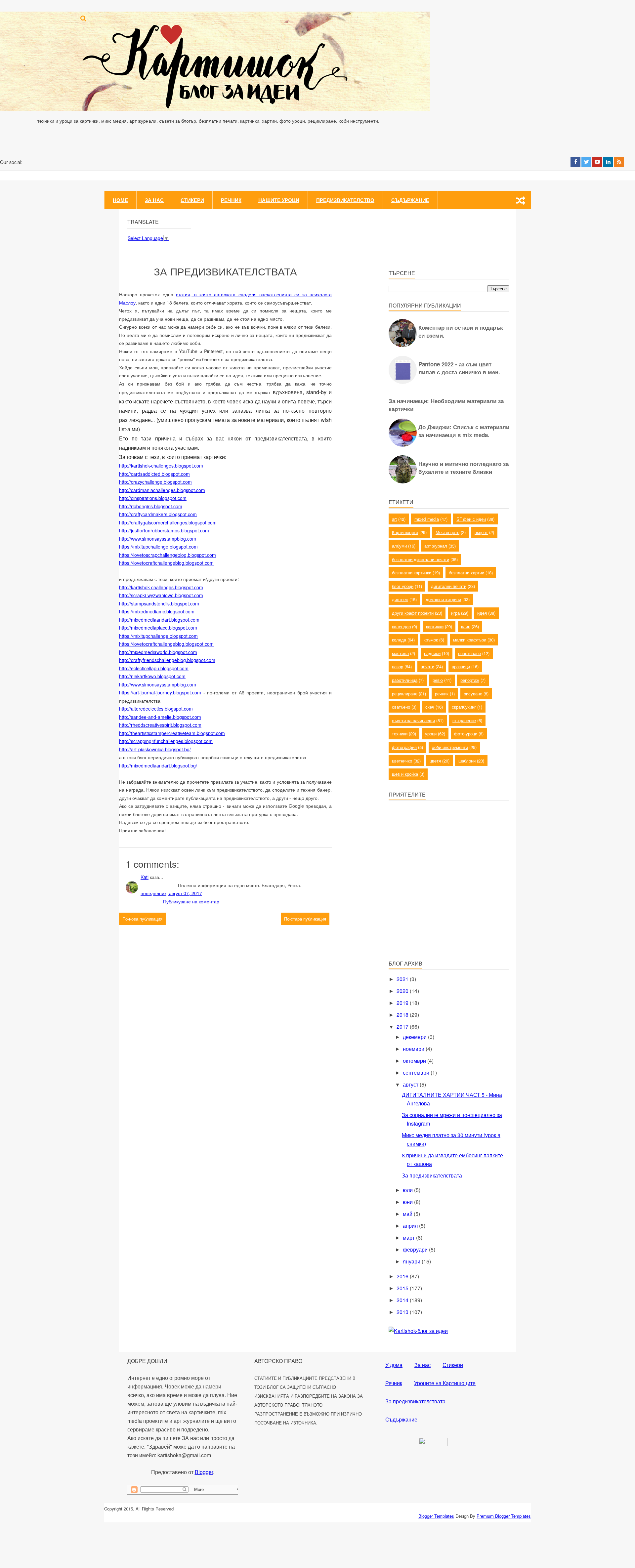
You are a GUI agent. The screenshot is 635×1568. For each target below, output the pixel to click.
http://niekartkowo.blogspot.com (152, 676)
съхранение (464, 720)
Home (120, 200)
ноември (414, 1048)
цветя (435, 761)
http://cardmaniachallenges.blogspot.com (162, 490)
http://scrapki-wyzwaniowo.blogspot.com (161, 595)
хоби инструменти (450, 747)
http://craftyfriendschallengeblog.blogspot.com (167, 660)
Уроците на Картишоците (445, 1383)
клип (465, 626)
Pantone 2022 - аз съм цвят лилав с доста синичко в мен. (459, 368)
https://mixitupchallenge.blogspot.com (158, 546)
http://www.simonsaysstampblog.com (157, 538)
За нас (154, 200)
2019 (403, 1003)
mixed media (426, 519)
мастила (400, 653)
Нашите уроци (278, 200)
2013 (403, 1312)
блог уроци (402, 586)
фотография (404, 747)
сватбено (401, 707)
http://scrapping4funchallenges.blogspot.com (166, 741)
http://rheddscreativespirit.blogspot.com (160, 725)
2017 (403, 1026)
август (411, 1084)
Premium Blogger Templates (504, 1516)
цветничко (402, 761)
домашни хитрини (443, 599)
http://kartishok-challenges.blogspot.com (161, 465)
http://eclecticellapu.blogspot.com (154, 668)
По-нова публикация (142, 919)
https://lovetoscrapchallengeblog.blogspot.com (167, 555)
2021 (403, 979)
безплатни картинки (411, 572)
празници (461, 666)
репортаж (469, 680)
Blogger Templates (436, 1516)
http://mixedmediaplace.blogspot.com (158, 627)
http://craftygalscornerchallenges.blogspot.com (168, 522)
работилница (404, 680)
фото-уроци (465, 733)
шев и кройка (405, 774)
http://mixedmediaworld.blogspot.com (158, 652)
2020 (403, 991)
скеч (429, 707)
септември (417, 1072)
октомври (415, 1060)
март (409, 1237)
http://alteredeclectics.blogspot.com (156, 708)
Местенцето (447, 532)
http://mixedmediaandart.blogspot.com (159, 619)
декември (415, 1037)
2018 (403, 1014)
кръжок (431, 640)
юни (408, 1202)
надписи (432, 653)
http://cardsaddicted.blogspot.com (154, 474)
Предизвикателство (345, 200)
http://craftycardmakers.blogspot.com (158, 514)
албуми (399, 546)
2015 (403, 1288)
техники (399, 733)
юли (408, 1190)
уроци (431, 733)
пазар (397, 666)
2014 (403, 1300)
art (394, 519)
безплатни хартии (466, 572)
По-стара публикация (305, 919)
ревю (438, 680)
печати (427, 666)
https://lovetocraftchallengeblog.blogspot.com (166, 562)
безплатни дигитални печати (420, 559)
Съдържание (410, 200)
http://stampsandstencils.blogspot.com (159, 603)
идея (482, 613)
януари (412, 1261)
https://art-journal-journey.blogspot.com (160, 692)
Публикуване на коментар (191, 901)
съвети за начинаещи (413, 720)
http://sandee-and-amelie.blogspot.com (160, 717)
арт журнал (435, 546)
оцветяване (469, 653)
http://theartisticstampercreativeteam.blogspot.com (172, 733)
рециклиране (404, 693)
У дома (393, 1365)
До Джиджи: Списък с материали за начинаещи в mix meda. (463, 431)
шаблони (467, 761)
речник (441, 693)
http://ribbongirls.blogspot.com (150, 506)
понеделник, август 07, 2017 (171, 893)
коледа (399, 640)
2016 (403, 1276)
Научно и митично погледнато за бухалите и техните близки (463, 467)
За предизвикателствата (432, 1175)
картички (435, 626)
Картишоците (405, 532)
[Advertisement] (438, 907)
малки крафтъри (469, 640)
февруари (416, 1249)
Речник (231, 200)
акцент (481, 532)
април (411, 1225)
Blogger (204, 1472)
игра (455, 613)
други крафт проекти (413, 613)
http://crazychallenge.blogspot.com (155, 481)
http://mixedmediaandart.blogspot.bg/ (158, 765)
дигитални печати (448, 586)
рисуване (473, 693)
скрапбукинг (464, 707)
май (408, 1213)
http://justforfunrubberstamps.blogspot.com (164, 530)
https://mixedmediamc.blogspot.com (156, 611)
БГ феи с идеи (471, 519)
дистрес (400, 599)
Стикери (192, 200)
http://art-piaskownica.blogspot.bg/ (155, 749)
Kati (144, 877)
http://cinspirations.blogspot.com (153, 498)
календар (401, 626)
